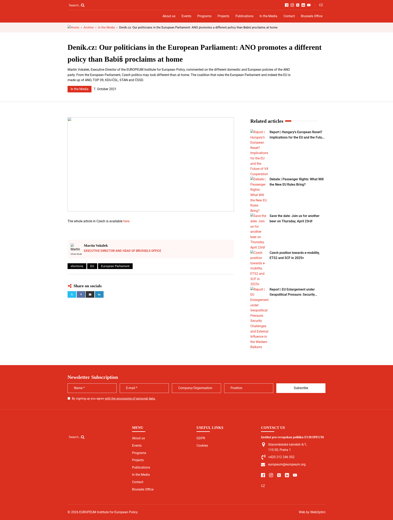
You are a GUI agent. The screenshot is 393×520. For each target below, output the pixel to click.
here (126, 221)
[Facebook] (81, 294)
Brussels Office (311, 16)
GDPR (200, 438)
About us (169, 16)
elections (77, 266)
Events (186, 16)
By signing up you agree (114, 398)
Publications (244, 16)
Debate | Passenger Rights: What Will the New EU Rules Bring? (297, 181)
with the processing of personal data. (130, 398)
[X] (72, 294)
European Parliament (115, 266)
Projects (223, 16)
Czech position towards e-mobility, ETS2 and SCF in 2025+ (295, 255)
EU (92, 266)
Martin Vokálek (96, 246)
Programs (204, 16)
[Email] (90, 294)
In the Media (268, 16)
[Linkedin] (99, 294)
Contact (289, 16)
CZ (321, 5)
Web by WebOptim (312, 512)
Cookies (202, 445)
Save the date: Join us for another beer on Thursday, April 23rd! (295, 218)
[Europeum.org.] (73, 27)
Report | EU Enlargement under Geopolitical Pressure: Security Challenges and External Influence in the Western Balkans (296, 292)
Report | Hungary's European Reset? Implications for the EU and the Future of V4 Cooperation (297, 135)
